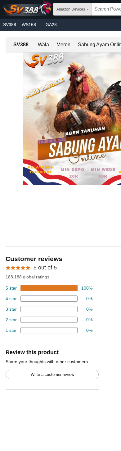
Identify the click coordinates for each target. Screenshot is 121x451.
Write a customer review (52, 374)
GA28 (51, 24)
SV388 (9, 24)
